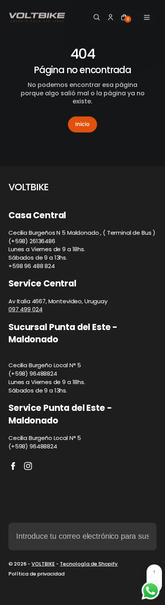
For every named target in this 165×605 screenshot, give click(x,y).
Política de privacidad (36, 574)
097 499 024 (25, 309)
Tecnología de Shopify (89, 563)
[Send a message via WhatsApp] (150, 590)
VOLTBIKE (43, 563)
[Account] (110, 17)
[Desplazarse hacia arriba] (154, 572)
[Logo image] (37, 17)
